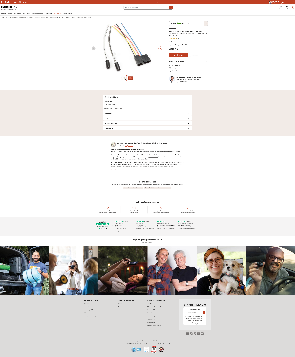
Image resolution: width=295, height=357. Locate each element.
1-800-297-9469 (183, 82)
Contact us (120, 303)
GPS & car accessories (11, 17)
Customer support (122, 307)
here (146, 159)
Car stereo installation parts (41, 17)
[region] (147, 270)
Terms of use (145, 341)
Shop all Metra (172, 28)
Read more (113, 169)
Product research (151, 313)
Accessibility (153, 341)
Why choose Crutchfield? (154, 307)
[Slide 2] (130, 78)
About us (149, 303)
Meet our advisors (152, 310)
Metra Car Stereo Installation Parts (133, 187)
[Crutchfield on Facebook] (187, 333)
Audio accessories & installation (26, 17)
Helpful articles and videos (154, 325)
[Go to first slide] (157, 2)
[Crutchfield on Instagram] (191, 333)
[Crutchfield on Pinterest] (194, 333)
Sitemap (159, 341)
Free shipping (14, 2)
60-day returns (147, 2)
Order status (87, 303)
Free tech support (152, 316)
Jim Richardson (129, 146)
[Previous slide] (138, 2)
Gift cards (86, 313)
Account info (87, 307)
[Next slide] (160, 48)
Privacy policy (137, 341)
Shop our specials (88, 310)
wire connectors (153, 157)
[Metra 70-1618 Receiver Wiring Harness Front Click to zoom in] (127, 48)
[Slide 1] (124, 78)
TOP (292, 356)
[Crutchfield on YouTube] (202, 333)
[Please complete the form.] (204, 312)
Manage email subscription (91, 316)
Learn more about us (147, 242)
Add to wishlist (195, 55)
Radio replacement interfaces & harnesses (60, 17)
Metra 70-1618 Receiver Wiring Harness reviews (157, 187)
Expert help (179, 79)
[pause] (159, 2)
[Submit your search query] (171, 8)
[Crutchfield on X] (198, 333)
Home (2, 17)
